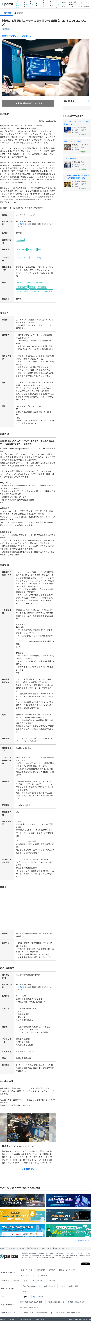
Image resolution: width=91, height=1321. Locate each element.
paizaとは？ (64, 4)
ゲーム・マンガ (51, 4)
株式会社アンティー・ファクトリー (18, 35)
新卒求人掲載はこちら (76, 1302)
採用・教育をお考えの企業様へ (31, 1302)
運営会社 (2, 1319)
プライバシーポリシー (25, 1319)
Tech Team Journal (30, 1286)
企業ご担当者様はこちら (72, 4)
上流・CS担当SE (70, 158)
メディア (56, 4)
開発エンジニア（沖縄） (73, 141)
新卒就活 (30, 4)
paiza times (48, 1286)
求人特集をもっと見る (82, 1240)
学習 (36, 4)
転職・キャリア (17, 4)
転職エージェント (65, 1270)
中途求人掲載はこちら (55, 1302)
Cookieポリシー (40, 1319)
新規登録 (86, 6)
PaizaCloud (27, 1291)
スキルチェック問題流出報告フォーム (70, 1312)
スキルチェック (43, 4)
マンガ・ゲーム (52, 1280)
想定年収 (23, 224)
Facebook (39, 1296)
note (61, 1286)
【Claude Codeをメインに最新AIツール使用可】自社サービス (76, 176)
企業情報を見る (28, 1169)
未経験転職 (24, 4)
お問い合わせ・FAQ (44, 1312)
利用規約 (11, 1319)
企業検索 (43, 1275)
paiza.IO (72, 1286)
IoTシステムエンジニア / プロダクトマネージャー (76, 122)
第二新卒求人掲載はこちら (30, 1307)
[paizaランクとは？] (88, 101)
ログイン (81, 6)
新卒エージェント (27, 1275)
